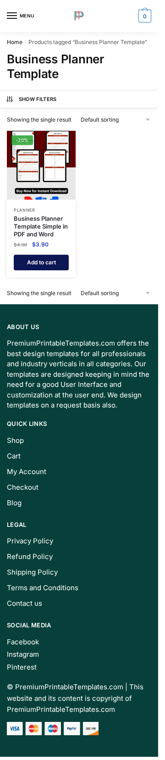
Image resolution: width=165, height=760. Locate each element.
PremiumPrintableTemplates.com (69, 686)
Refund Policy (30, 556)
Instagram (23, 654)
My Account (26, 471)
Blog (14, 502)
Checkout (22, 487)
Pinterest (22, 667)
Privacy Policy (30, 540)
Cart (14, 456)
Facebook (23, 641)
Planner (24, 209)
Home (14, 42)
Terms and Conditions (42, 587)
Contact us (24, 603)
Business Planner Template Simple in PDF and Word (41, 226)
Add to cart (41, 262)
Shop (15, 440)
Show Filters (38, 99)
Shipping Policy (32, 572)
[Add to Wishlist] (57, 142)
